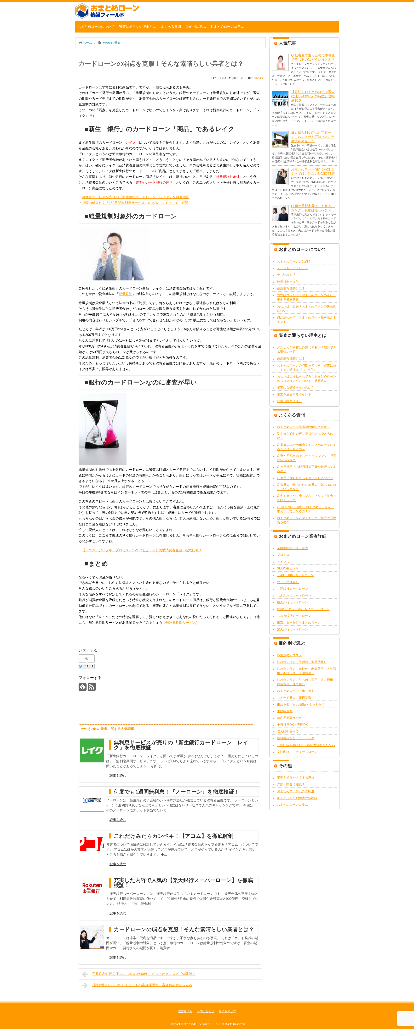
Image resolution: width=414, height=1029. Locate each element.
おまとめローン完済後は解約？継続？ (303, 427)
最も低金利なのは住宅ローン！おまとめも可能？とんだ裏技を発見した (313, 137)
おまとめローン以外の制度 (295, 791)
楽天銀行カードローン (292, 629)
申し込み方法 (286, 275)
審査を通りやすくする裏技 (295, 777)
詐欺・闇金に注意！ (291, 784)
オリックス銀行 (288, 582)
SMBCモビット (288, 568)
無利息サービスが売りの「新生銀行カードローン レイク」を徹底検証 (135, 197)
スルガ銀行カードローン (294, 616)
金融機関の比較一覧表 (292, 548)
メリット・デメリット (292, 268)
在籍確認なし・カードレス (295, 738)
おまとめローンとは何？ (294, 261)
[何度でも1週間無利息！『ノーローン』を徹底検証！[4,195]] (92, 800)
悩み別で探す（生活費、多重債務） (302, 662)
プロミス (283, 555)
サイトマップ (227, 1011)
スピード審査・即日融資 (294, 698)
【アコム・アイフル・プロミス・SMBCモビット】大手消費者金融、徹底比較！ (142, 550)
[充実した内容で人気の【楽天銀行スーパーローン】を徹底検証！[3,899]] (92, 888)
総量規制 (125, 294)
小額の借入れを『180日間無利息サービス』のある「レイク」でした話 (135, 203)
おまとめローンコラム (227, 26)
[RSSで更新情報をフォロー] (92, 688)
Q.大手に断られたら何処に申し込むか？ (305, 478)
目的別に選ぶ (196, 26)
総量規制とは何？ (289, 282)
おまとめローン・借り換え (295, 691)
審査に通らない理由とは (137, 26)
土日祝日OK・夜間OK (292, 725)
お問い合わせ (205, 1011)
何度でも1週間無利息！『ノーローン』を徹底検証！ (176, 791)
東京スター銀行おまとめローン (299, 622)
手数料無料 (285, 711)
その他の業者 (257, 78)
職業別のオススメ (289, 655)
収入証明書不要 (288, 731)
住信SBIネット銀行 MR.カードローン (303, 609)
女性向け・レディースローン (297, 752)
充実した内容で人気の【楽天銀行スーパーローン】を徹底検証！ (183, 883)
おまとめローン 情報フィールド (202, 1024)
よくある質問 (171, 26)
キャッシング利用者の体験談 (297, 798)
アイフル (283, 562)
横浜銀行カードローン (292, 602)
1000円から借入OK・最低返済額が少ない (306, 745)
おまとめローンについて (96, 26)
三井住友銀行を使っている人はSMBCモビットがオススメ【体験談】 (144, 974)
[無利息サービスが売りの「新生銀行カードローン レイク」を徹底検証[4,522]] (92, 750)
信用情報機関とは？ (291, 288)
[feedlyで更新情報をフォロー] (82, 688)
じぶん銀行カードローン (294, 595)
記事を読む (117, 775)
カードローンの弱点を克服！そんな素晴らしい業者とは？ (184, 929)
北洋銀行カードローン (292, 589)
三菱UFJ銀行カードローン (295, 575)
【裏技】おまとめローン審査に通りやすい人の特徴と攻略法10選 (313, 96)
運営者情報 (185, 1011)
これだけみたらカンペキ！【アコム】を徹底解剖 (173, 835)
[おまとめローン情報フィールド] (107, 18)
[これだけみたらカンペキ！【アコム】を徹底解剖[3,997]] (92, 844)
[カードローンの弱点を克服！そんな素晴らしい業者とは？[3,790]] (92, 937)
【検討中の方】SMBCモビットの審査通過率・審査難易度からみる (142, 985)
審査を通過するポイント (294, 394)
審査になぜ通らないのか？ (295, 387)
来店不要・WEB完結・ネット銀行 (301, 704)
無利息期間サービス (181, 622)
